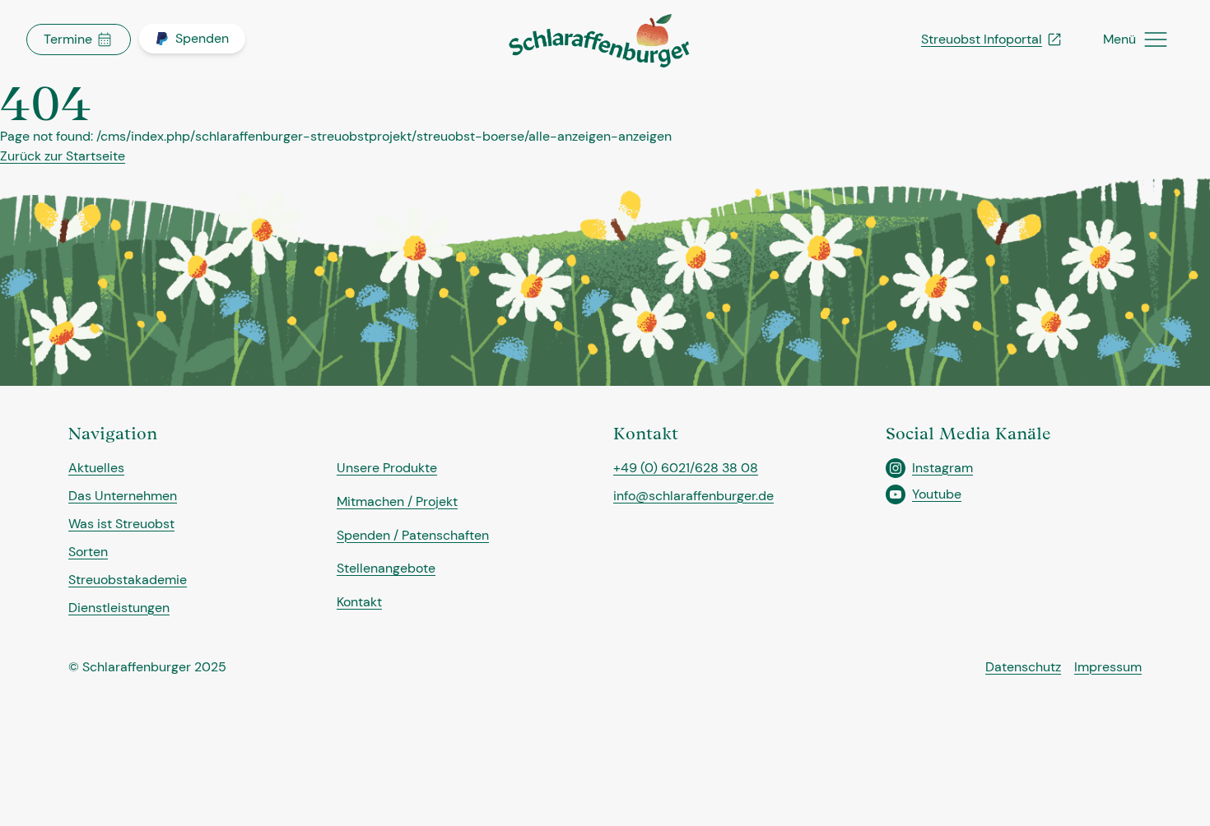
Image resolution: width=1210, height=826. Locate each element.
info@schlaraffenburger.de (693, 495)
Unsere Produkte (387, 467)
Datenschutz (1023, 666)
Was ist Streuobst (121, 523)
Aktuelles (96, 467)
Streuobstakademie (127, 579)
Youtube (936, 494)
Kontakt (359, 601)
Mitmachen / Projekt (397, 501)
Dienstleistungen (119, 607)
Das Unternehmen (122, 495)
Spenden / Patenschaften (413, 535)
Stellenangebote (386, 568)
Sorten (88, 551)
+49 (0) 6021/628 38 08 (685, 467)
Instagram (942, 467)
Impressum (1108, 666)
